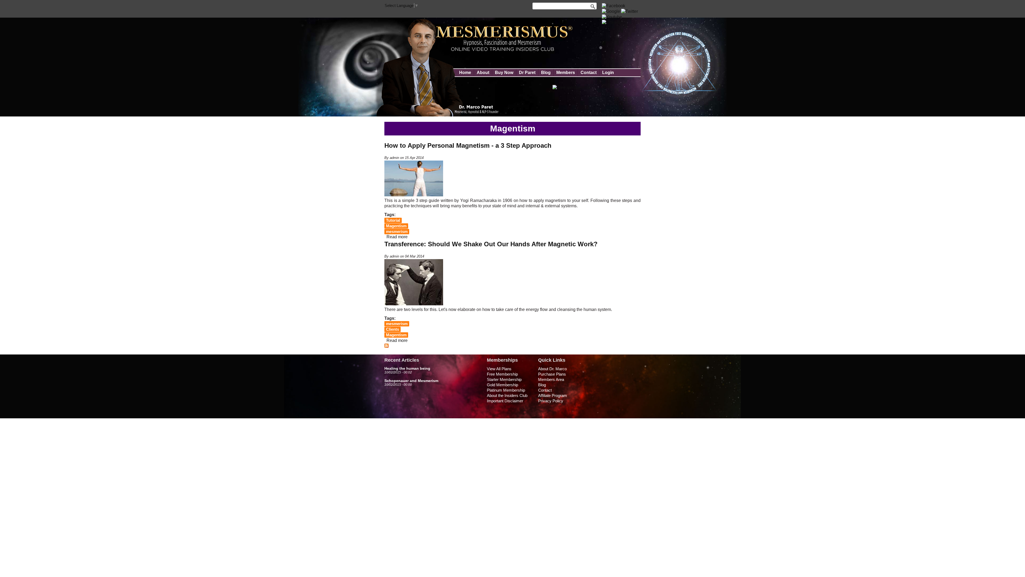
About (483, 72)
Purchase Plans (552, 374)
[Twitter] (629, 11)
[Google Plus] (611, 11)
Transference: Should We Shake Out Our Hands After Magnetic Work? (491, 244)
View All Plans (499, 369)
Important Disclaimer (505, 401)
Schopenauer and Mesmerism (411, 381)
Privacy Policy (550, 401)
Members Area (551, 379)
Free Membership (502, 374)
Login (608, 72)
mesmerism (397, 231)
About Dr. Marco (552, 369)
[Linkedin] (612, 22)
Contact (589, 72)
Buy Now (504, 72)
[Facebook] (613, 5)
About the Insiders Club (507, 395)
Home (465, 72)
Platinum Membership (506, 390)
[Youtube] (612, 17)
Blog (546, 72)
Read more (397, 237)
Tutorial (393, 220)
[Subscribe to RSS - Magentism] (386, 346)
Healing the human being (407, 368)
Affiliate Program (552, 395)
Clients (392, 329)
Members (565, 72)
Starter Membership (504, 379)
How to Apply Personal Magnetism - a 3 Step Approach (467, 145)
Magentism (396, 226)
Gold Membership (502, 385)
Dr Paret (527, 72)
